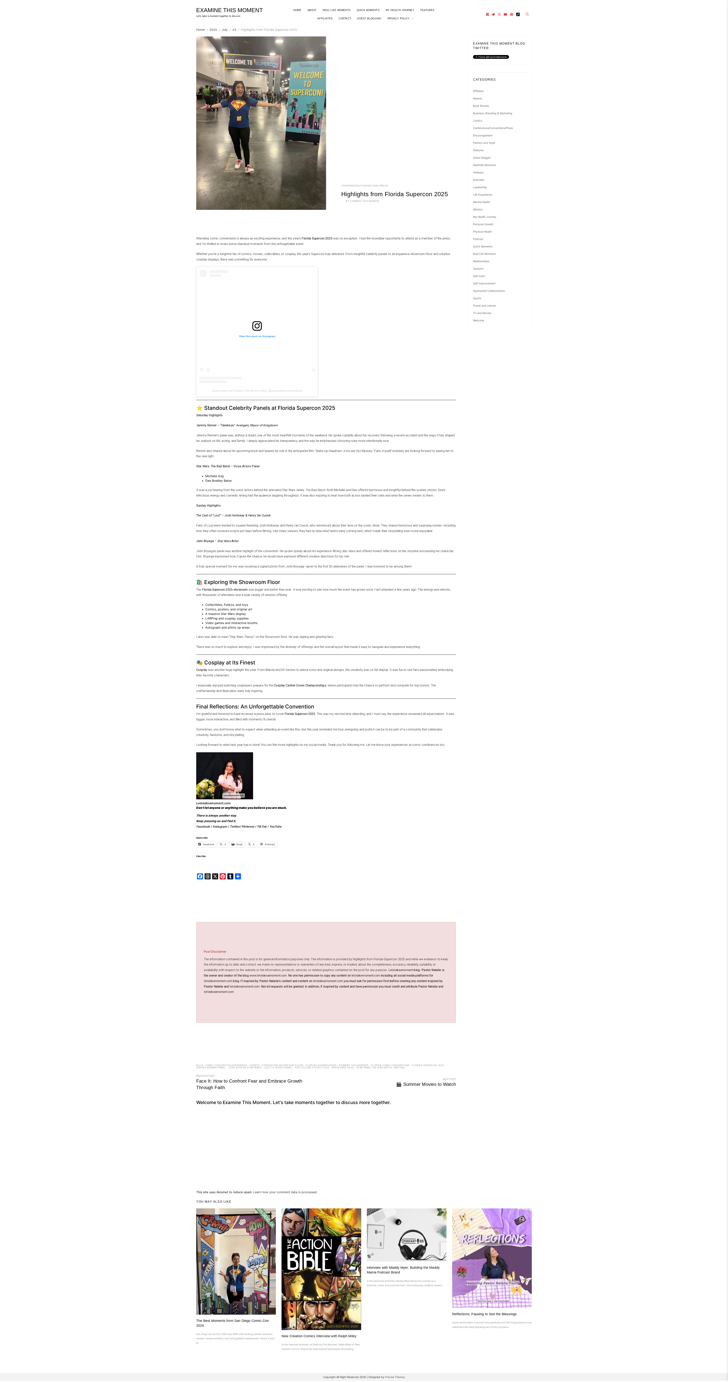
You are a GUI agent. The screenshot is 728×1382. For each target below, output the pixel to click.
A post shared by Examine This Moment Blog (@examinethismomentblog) (257, 390)
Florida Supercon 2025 (428, 1065)
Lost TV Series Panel (278, 1067)
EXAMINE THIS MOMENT (229, 10)
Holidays (478, 172)
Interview (478, 179)
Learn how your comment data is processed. (285, 1192)
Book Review (481, 105)
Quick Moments (368, 10)
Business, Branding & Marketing (492, 113)
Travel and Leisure (484, 305)
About (312, 10)
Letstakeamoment (400, 970)
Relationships (481, 261)
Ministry (478, 209)
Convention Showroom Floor (282, 1065)
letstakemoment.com (365, 975)
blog (199, 1065)
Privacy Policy (399, 18)
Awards (477, 98)
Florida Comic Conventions (390, 1065)
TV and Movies (482, 313)
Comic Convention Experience (226, 1065)
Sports (477, 298)
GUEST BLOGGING (369, 18)
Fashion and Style (484, 142)
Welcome (478, 320)
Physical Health (482, 231)
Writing (399, 1067)
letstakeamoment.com (328, 981)
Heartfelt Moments (484, 165)
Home (297, 10)
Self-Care (479, 276)
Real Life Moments (337, 10)
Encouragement (483, 135)
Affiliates (325, 18)
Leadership (480, 187)
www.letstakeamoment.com (268, 975)
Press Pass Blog (343, 1067)
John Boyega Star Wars (245, 1067)
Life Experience (482, 194)
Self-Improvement (484, 283)
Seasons (478, 268)
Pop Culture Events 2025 (312, 1067)
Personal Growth (483, 224)
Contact (345, 18)
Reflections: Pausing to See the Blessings (484, 1314)
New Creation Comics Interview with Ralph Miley (319, 1336)
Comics (254, 1065)
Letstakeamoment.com (213, 803)
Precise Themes (395, 1377)
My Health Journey (400, 10)
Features (427, 10)
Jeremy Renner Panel (211, 1067)
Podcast (478, 239)
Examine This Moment (365, 201)
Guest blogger (482, 157)
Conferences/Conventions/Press (364, 186)
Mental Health (481, 202)
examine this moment (354, 1065)
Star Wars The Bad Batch (374, 1067)
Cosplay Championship (321, 1065)
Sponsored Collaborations (489, 290)
